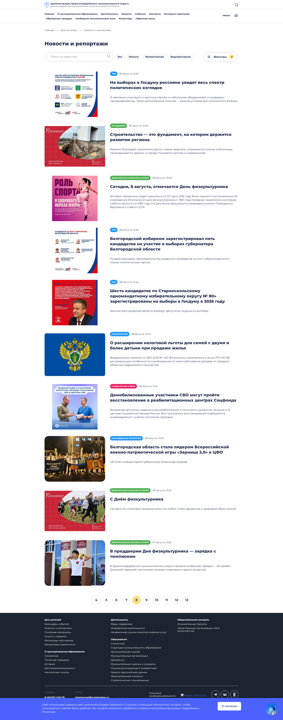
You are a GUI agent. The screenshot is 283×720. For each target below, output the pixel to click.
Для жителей (53, 619)
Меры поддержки (121, 624)
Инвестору (125, 18)
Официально (119, 639)
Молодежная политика (126, 438)
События (140, 13)
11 (166, 600)
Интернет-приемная (177, 13)
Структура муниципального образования (136, 647)
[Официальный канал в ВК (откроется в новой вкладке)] (225, 694)
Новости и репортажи (58, 628)
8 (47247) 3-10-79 (55, 697)
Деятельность (109, 13)
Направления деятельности (128, 628)
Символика (51, 655)
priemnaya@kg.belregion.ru (92, 697)
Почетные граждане (57, 659)
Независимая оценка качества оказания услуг (139, 632)
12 (176, 600)
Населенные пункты (57, 672)
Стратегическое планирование (130, 680)
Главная (49, 13)
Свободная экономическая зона (95, 18)
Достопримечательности (60, 668)
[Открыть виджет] (272, 709)
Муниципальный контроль (127, 676)
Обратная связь (145, 18)
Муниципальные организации (129, 655)
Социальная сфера (123, 386)
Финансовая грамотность (60, 644)
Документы (117, 659)
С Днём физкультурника (136, 499)
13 (186, 600)
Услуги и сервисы (55, 636)
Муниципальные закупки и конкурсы (133, 664)
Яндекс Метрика (110, 704)
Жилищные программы (59, 640)
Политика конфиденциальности (162, 694)
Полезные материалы (58, 632)
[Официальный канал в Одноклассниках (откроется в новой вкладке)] (234, 694)
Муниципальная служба (125, 651)
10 (156, 600)
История (50, 664)
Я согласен (229, 706)
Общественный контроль (193, 619)
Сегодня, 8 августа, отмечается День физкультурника (169, 186)
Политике (48, 711)
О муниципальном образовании (77, 13)
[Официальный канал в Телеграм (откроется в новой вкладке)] (215, 694)
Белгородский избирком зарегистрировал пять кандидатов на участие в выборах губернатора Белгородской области (162, 243)
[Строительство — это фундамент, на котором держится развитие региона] (75, 146)
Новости (126, 13)
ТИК (114, 74)
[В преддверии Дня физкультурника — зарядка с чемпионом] (75, 562)
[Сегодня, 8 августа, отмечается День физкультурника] (75, 198)
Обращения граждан (59, 18)
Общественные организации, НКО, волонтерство (198, 629)
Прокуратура (120, 334)
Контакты (155, 13)
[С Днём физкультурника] (75, 510)
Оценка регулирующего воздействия (134, 668)
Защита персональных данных (129, 672)
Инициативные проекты (192, 624)
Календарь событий (57, 624)
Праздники (118, 126)
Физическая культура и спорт (130, 178)
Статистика (117, 643)
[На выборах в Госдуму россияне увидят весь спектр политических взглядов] (75, 94)
